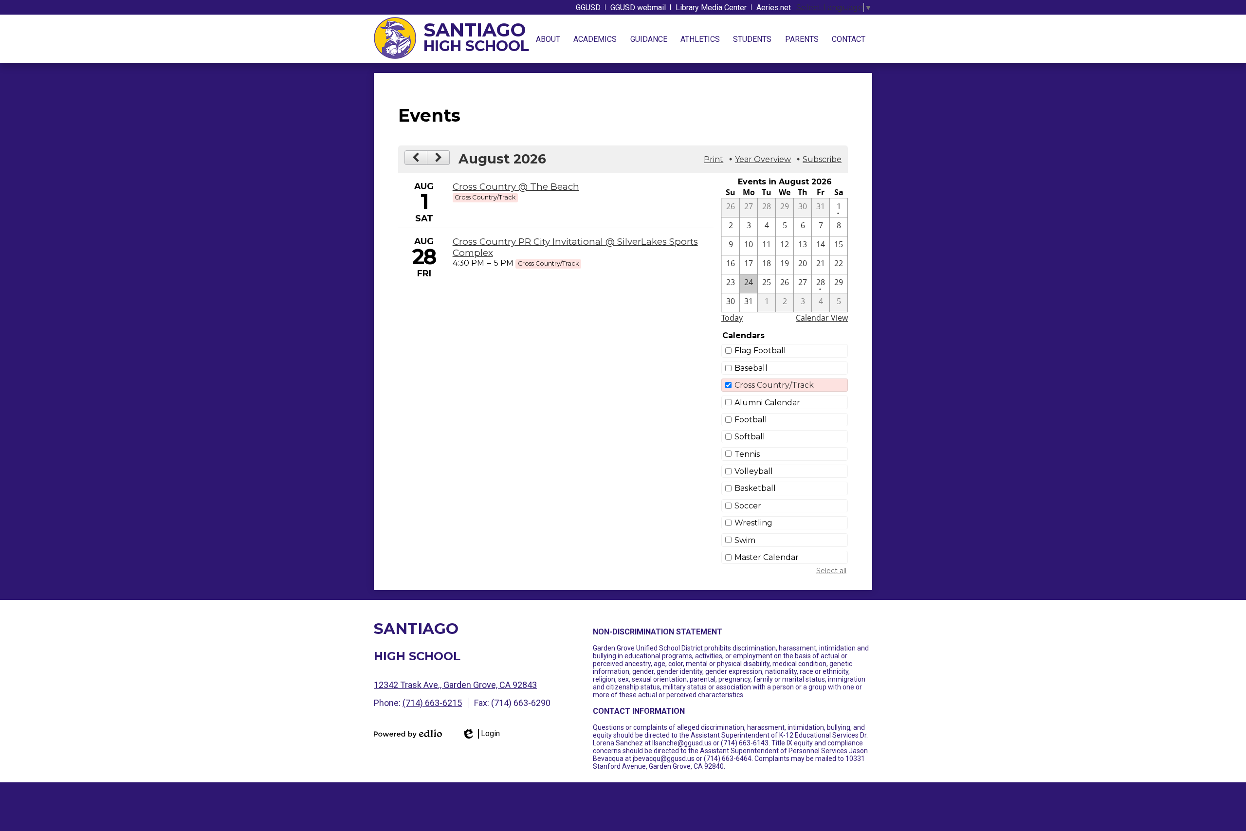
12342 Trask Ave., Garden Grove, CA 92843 (455, 685)
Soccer (747, 505)
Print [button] (713, 159)
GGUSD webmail (638, 7)
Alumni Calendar (767, 402)
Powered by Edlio (408, 734)
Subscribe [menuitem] (822, 159)
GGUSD (588, 7)
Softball (749, 436)
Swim (744, 540)
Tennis (747, 454)
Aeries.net (773, 7)
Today (732, 317)
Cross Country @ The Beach (516, 186)
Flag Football (760, 350)
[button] (548, 39)
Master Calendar (766, 557)
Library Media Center (711, 7)
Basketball (755, 488)
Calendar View (822, 317)
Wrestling (753, 522)
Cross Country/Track (774, 385)
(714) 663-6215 (432, 703)
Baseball (751, 368)
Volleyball (753, 471)
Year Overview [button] (763, 159)
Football (750, 419)
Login (480, 734)
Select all (831, 570)
